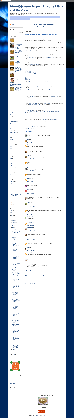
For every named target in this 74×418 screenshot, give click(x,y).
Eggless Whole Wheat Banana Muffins (35, 104)
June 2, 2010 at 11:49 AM (31, 250)
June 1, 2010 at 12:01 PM (31, 142)
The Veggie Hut (30, 81)
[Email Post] (38, 126)
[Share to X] (42, 126)
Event (28, 128)
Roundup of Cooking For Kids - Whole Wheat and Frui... (15, 346)
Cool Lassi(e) (29, 150)
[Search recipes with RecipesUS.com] (13, 389)
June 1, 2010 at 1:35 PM (31, 165)
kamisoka (36, 415)
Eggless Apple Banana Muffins (49, 114)
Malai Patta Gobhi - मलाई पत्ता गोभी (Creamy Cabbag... (15, 318)
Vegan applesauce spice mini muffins (30, 72)
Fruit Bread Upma (34, 108)
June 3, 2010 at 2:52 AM (31, 255)
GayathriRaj (29, 195)
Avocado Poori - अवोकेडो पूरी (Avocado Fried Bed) (16, 254)
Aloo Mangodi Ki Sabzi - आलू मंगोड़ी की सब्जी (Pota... (16, 261)
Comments (13, 204)
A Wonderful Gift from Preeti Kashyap (16, 248)
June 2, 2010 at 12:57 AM (31, 230)
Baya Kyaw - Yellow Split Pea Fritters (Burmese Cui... (16, 257)
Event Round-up (31, 128)
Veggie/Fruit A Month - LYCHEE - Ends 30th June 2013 (44, 24)
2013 (12, 210)
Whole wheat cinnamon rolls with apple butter (32, 74)
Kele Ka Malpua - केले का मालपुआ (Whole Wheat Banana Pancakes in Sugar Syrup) (18, 80)
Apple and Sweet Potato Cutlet (53, 96)
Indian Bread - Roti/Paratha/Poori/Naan (14, 151)
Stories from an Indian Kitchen (34, 64)
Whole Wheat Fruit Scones (47, 81)
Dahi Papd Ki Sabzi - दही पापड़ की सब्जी (18, 57)
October (13, 220)
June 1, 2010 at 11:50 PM (31, 219)
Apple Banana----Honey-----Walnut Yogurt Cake (32, 111)
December (14, 217)
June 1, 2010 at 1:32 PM (31, 158)
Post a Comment (28, 270)
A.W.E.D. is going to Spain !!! (15, 229)
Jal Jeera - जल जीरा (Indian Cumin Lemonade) (15, 307)
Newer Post (27, 275)
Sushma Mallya (29, 222)
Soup (11, 179)
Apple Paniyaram (47, 103)
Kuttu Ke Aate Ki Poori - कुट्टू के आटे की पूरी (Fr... (16, 297)
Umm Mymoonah (30, 227)
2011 (12, 214)
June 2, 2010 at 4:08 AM (31, 239)
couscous (11, 134)
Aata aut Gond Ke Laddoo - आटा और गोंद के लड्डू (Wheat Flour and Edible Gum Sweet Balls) (19, 69)
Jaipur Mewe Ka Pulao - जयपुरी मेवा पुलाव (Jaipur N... (16, 325)
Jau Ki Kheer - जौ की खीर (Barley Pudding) (16, 232)
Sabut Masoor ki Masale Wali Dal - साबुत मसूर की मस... (15, 235)
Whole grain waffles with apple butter (30, 73)
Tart (10, 186)
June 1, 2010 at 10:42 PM (31, 206)
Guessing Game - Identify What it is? (15, 270)
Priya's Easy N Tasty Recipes (32, 83)
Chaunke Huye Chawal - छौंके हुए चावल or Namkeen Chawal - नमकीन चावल (19, 89)
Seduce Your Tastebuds (30, 50)
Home (44, 275)
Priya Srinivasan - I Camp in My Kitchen (33, 209)
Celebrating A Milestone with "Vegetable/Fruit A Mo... (15, 342)
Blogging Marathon (13, 121)
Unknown (28, 173)
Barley (11, 116)
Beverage (11, 119)
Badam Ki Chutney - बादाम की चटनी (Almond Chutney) (15, 244)
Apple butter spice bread (28, 75)
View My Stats (12, 383)
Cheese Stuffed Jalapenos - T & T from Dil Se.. (15, 250)
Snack (11, 177)
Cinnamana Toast (48, 86)
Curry (11, 135)
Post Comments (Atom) (46, 278)
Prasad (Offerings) (13, 167)
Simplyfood (29, 178)
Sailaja (28, 155)
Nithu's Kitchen (31, 54)
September (14, 222)
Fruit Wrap (42, 50)
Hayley (28, 247)
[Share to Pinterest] (45, 126)
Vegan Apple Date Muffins (29, 71)
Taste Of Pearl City (35, 86)
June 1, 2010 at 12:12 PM (31, 147)
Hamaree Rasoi (29, 233)
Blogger (43, 415)
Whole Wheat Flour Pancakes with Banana (50, 60)
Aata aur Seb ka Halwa (53, 119)
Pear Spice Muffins (27, 70)
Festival (11, 146)
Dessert (11, 139)
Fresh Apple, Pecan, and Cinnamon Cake (50, 99)
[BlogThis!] (41, 126)
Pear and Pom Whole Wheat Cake (45, 111)
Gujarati (11, 148)
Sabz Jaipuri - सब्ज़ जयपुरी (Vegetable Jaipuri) (15, 338)
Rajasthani (11, 172)
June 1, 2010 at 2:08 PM (31, 170)
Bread (11, 123)
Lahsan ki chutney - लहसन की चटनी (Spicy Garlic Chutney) (18, 62)
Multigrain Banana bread (28, 79)
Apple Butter (27, 66)
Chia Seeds (12, 128)
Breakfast (11, 125)
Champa (31, 44)
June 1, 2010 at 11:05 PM (31, 214)
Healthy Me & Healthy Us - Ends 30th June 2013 (44, 26)
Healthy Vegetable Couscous (32, 112)
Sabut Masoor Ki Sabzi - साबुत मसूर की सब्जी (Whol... (16, 286)
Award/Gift (12, 112)
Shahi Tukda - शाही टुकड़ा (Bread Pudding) (16, 264)
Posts (12, 202)
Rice (10, 174)
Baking (11, 114)
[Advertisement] (22, 396)
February (13, 354)
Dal (10, 137)
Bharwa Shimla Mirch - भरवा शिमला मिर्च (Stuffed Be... (15, 311)
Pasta (11, 163)
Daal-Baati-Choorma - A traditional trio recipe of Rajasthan (18, 51)
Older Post (61, 275)
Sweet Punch (12, 185)
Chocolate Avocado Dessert (15, 280)
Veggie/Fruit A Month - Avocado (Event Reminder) (16, 293)
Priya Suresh (29, 144)
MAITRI (11, 160)
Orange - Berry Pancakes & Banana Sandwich (32, 94)
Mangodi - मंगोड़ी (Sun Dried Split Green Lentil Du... (15, 267)
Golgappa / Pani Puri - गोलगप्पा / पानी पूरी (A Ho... (15, 290)
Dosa (11, 141)
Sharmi (36, 39)
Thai (11, 188)
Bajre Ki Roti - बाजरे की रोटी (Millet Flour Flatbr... (15, 238)
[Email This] (40, 126)
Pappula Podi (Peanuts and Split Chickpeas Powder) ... (15, 331)
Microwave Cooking (13, 161)
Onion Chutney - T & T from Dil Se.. (15, 241)
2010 (12, 215)
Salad (11, 176)
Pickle (11, 165)
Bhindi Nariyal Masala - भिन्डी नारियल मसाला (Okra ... (16, 304)
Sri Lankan (11, 183)
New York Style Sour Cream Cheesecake (15, 328)
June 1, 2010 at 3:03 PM (31, 193)
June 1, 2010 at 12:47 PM (31, 153)
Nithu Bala (39, 44)
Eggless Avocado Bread (28, 77)
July (13, 225)
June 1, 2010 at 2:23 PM (31, 176)
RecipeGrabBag (35, 60)
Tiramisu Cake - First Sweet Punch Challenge (15, 321)
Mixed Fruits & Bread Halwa (49, 57)
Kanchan (28, 202)
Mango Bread (27, 78)
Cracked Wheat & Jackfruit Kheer (50, 89)
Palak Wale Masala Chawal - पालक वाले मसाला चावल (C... (15, 283)
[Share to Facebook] (44, 126)
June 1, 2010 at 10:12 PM (31, 200)
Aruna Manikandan (30, 216)
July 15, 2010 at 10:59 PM (31, 268)
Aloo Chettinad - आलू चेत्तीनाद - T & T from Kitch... (15, 314)
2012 (12, 212)
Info (10, 156)
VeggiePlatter (33, 93)
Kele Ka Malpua (45, 119)
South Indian (12, 181)
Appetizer (11, 110)
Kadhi (11, 158)
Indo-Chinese (12, 154)
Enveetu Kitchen (34, 114)
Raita (11, 170)
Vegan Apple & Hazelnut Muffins (49, 83)
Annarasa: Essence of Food (32, 99)
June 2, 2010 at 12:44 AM (31, 225)
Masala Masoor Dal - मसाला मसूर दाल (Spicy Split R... (16, 273)
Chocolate (11, 130)
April (13, 351)
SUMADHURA (30, 110)
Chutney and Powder (13, 132)
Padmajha (28, 252)
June (13, 227)
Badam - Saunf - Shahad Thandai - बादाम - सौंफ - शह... (15, 335)
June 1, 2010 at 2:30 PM (31, 181)
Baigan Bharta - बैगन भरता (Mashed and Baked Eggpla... (15, 276)
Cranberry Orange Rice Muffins (29, 67)
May (13, 349)
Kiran (28, 139)
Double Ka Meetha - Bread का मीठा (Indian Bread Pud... (16, 300)
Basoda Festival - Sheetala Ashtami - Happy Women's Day (16, 85)
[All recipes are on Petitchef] (41, 412)
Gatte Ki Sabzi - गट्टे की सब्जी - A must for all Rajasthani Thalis (18, 39)
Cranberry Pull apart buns (29, 68)
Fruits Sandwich (43, 54)
